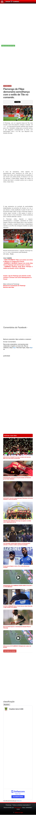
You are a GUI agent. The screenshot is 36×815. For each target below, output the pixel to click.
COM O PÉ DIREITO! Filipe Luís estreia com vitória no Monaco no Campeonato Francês (18, 260)
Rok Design (18, 807)
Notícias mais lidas (8, 287)
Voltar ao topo (18, 812)
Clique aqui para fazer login (8, 45)
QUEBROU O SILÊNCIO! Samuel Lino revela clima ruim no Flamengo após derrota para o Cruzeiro (18, 264)
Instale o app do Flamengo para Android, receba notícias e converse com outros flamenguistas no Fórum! (17, 277)
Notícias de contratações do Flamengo (14, 285)
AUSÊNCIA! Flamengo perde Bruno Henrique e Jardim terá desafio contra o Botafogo (18, 267)
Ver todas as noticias (9, 651)
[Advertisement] (18, 23)
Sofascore (19, 800)
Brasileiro (6, 704)
